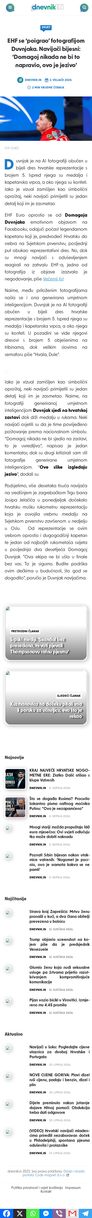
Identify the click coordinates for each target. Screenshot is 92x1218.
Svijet (46, 27)
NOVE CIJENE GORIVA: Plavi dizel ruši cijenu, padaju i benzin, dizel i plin (59, 1080)
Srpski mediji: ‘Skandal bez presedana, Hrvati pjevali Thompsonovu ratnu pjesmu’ (39, 646)
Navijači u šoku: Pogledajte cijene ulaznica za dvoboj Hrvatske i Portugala (59, 1052)
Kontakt (46, 1192)
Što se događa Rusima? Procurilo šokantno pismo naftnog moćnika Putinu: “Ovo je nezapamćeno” (59, 804)
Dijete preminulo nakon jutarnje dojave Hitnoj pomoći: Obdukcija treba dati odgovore (59, 1108)
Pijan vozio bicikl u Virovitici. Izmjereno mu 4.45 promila (59, 1003)
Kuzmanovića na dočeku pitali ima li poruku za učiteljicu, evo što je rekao (46, 710)
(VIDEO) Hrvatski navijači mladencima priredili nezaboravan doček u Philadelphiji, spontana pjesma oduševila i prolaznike (59, 1138)
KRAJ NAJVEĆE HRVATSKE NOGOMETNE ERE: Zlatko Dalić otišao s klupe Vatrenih (59, 775)
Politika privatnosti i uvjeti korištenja (37, 1188)
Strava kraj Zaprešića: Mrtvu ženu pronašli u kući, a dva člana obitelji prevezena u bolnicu (59, 917)
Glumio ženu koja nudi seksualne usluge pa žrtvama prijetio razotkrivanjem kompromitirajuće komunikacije (59, 975)
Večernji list (53, 279)
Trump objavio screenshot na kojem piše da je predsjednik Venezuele (59, 945)
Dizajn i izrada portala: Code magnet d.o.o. (54, 1173)
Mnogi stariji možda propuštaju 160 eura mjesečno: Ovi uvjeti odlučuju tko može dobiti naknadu (59, 832)
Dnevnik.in (33, 80)
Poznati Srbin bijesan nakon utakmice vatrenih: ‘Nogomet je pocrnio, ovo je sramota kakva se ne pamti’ (59, 863)
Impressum (73, 1188)
